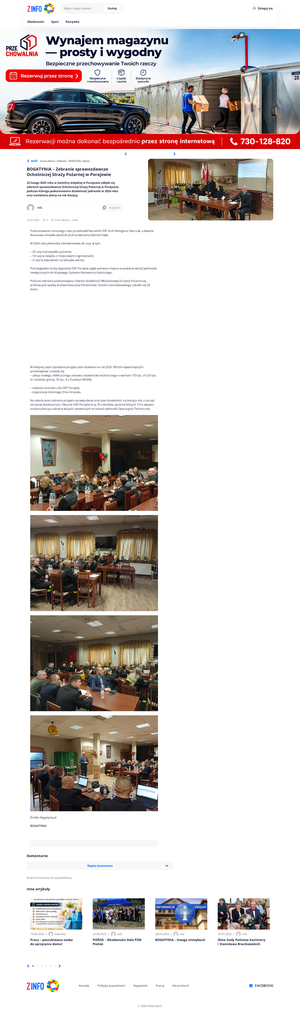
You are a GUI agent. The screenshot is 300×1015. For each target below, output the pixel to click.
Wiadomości (35, 22)
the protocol (180, 986)
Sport (55, 22)
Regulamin (140, 986)
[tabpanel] (150, 89)
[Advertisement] (94, 328)
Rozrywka (72, 22)
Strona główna (47, 160)
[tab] (33, 966)
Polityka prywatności (111, 986)
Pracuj (160, 986)
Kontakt (84, 986)
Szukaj (112, 8)
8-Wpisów (61, 160)
